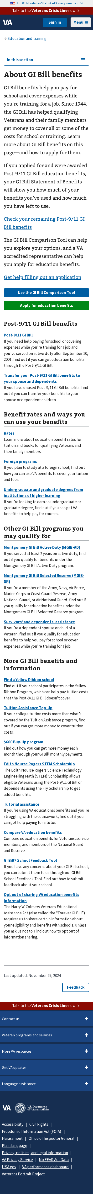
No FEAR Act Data (54, 1159)
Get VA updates (14, 1067)
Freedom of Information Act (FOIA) (31, 1131)
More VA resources (16, 1051)
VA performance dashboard (45, 1166)
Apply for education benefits (46, 305)
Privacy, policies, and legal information (35, 1152)
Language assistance (19, 1083)
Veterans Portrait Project (23, 1174)
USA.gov (9, 1166)
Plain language (14, 1145)
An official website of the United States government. (48, 3)
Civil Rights (38, 1124)
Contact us (11, 1018)
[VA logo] (7, 22)
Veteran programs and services (27, 1035)
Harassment (12, 1138)
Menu (78, 22)
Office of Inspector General (51, 1138)
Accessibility (12, 1124)
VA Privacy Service (17, 1159)
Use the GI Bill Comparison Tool (46, 292)
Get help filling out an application (42, 277)
